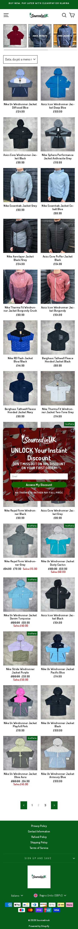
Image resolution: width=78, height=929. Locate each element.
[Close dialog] (72, 430)
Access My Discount (39, 485)
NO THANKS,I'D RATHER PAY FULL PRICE (39, 492)
